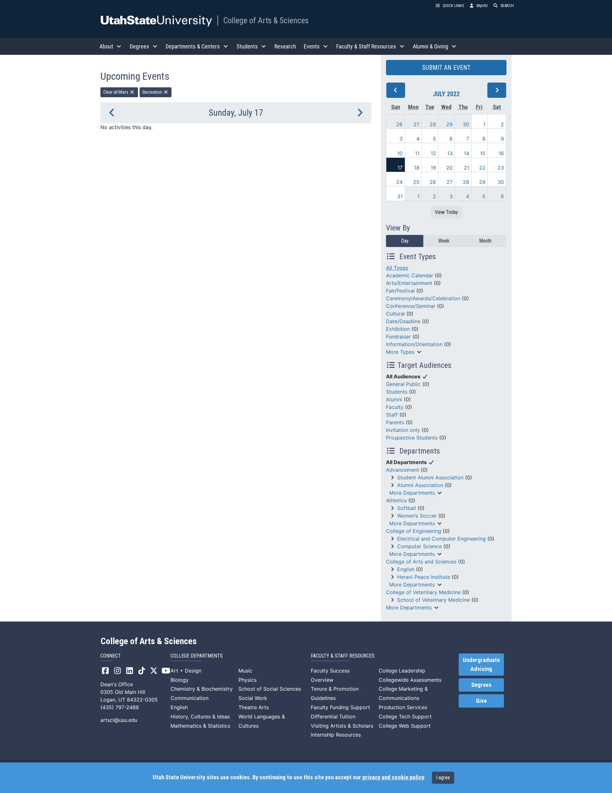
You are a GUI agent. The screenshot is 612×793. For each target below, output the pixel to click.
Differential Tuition (333, 716)
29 (449, 124)
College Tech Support (405, 716)
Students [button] (247, 46)
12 (433, 153)
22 (482, 167)
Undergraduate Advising (481, 665)
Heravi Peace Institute (423, 577)
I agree (443, 778)
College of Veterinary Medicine (423, 592)
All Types (397, 268)
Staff (392, 414)
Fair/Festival (400, 290)
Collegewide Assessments (410, 680)
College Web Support (405, 726)
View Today (446, 212)
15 (482, 153)
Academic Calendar (409, 275)
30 (466, 124)
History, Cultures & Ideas (200, 716)
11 (417, 153)
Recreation (152, 92)
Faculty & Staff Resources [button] (366, 46)
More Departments (412, 493)
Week (443, 241)
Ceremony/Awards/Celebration (423, 298)
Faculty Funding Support (340, 707)
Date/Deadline (403, 321)
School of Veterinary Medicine (433, 600)
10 (400, 153)
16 (501, 153)
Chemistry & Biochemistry (202, 689)
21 (466, 167)
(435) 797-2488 (119, 707)
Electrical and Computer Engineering (441, 538)
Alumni (394, 399)
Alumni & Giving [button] (430, 46)
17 (400, 167)
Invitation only (403, 430)
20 (449, 167)
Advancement (402, 470)
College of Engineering (413, 531)
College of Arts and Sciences (421, 561)
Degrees (481, 684)
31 (400, 196)
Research (285, 46)
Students (396, 392)
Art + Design (186, 670)
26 (399, 124)
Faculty (395, 407)
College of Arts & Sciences (266, 20)
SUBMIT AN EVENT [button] (446, 67)
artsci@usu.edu (118, 720)
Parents (395, 422)
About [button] (106, 46)
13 (450, 153)
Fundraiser (398, 336)
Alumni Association (420, 485)
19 (433, 167)
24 (399, 182)
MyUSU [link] (482, 5)
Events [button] (312, 46)
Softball (406, 508)
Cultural (395, 313)
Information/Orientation (414, 344)
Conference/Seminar (410, 306)
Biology (180, 680)
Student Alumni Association (430, 477)
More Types (400, 352)
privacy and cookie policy (393, 777)
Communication (189, 698)
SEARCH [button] (507, 5)
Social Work (252, 698)
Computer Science (419, 546)
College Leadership (402, 670)
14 (466, 153)
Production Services (403, 707)
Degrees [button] (139, 46)
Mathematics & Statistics (200, 726)
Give (481, 700)
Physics (247, 680)
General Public (403, 384)
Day (405, 241)
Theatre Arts (253, 707)
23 (501, 167)
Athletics (396, 500)
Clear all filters (116, 92)
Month (485, 241)
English (405, 569)
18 (416, 167)
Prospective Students (412, 437)
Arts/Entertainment (409, 283)
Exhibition (398, 329)
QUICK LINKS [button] (453, 5)
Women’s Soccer (417, 516)
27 (416, 124)
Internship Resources (336, 734)
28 (433, 124)
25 (416, 182)
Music (245, 670)
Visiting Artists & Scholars (342, 726)
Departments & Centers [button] (193, 46)
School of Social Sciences (269, 689)
